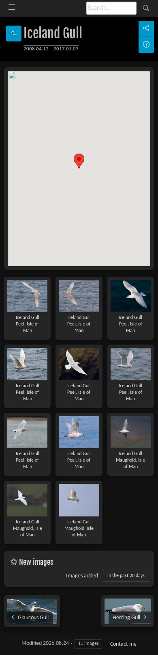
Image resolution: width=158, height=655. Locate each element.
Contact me (123, 644)
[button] (79, 161)
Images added (82, 576)
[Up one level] (13, 33)
